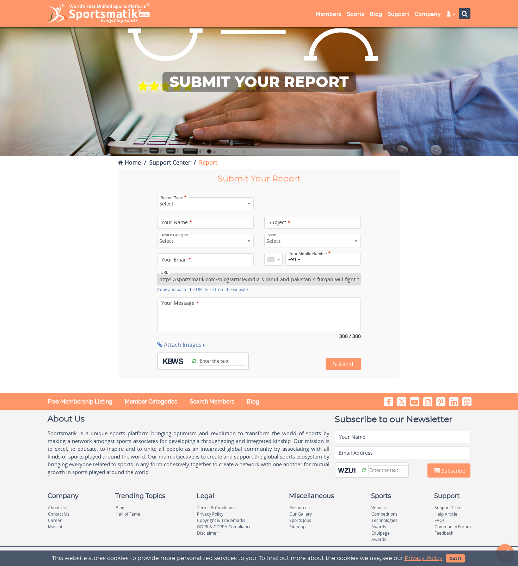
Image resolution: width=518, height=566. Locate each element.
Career (55, 520)
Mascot (55, 527)
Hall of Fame (128, 514)
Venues (378, 508)
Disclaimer (207, 533)
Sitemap (297, 527)
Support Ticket (448, 508)
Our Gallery (300, 514)
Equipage (380, 533)
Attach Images (182, 345)
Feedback (443, 533)
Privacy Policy (424, 558)
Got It (455, 558)
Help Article (445, 514)
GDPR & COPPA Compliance (224, 527)
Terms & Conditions (216, 508)
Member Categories (151, 401)
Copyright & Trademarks (221, 520)
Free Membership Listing (80, 401)
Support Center (170, 162)
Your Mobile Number (310, 254)
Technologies (384, 520)
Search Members (212, 401)
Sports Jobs (300, 520)
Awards (378, 527)
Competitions (384, 514)
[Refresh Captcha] (194, 360)
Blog (253, 401)
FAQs (439, 520)
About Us (57, 508)
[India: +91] (273, 259)
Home (132, 162)
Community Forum (452, 527)
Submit (343, 363)
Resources (299, 508)
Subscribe (452, 470)
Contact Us (58, 514)
